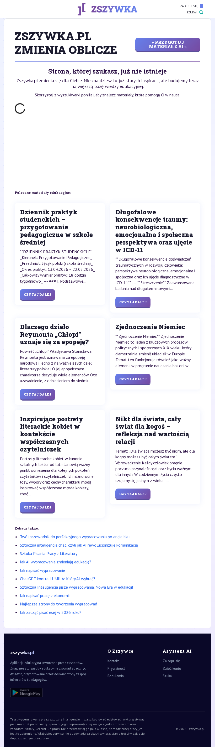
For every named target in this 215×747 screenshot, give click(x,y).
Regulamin (116, 675)
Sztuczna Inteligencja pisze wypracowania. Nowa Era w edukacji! (76, 587)
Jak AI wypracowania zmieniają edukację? (55, 561)
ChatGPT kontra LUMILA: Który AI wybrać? (57, 578)
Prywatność (116, 668)
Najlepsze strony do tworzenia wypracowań (58, 603)
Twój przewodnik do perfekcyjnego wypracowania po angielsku (75, 536)
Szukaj (191, 12)
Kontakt (113, 660)
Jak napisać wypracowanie (42, 570)
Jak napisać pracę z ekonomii (44, 595)
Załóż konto (172, 668)
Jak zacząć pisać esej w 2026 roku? (50, 612)
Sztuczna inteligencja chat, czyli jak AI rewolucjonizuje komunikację (79, 545)
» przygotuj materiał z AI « (168, 44)
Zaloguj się (188, 6)
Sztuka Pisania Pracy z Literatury (48, 553)
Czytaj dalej (37, 294)
